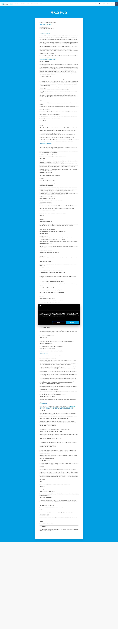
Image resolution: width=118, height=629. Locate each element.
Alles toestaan (72, 322)
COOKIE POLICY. (73, 406)
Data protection (46, 30)
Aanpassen (58, 322)
